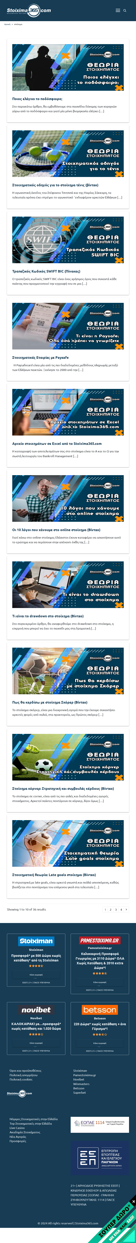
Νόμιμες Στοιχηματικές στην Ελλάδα (34, 1119)
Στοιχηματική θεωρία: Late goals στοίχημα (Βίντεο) (54, 874)
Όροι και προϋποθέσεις (25, 1070)
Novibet (78, 1079)
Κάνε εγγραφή (36, 974)
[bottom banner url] (111, 1218)
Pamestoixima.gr (84, 1075)
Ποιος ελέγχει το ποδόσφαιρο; (37, 98)
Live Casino (17, 1127)
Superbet (79, 1092)
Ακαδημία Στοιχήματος (25, 1132)
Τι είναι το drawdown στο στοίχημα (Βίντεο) (48, 616)
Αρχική (7, 24)
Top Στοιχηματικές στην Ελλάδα (31, 1123)
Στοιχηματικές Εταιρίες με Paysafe (40, 357)
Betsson (78, 1088)
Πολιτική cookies (21, 1079)
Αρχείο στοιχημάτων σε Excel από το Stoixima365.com (57, 443)
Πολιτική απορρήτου (23, 1075)
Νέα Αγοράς (18, 1136)
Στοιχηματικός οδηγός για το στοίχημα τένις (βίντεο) (55, 185)
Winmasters (81, 1084)
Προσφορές (18, 1141)
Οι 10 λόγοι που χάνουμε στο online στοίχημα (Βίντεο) (56, 529)
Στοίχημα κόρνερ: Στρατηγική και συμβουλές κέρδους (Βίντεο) (63, 788)
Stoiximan (80, 1070)
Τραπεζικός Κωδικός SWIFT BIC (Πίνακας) (46, 271)
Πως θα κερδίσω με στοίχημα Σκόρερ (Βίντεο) (49, 702)
